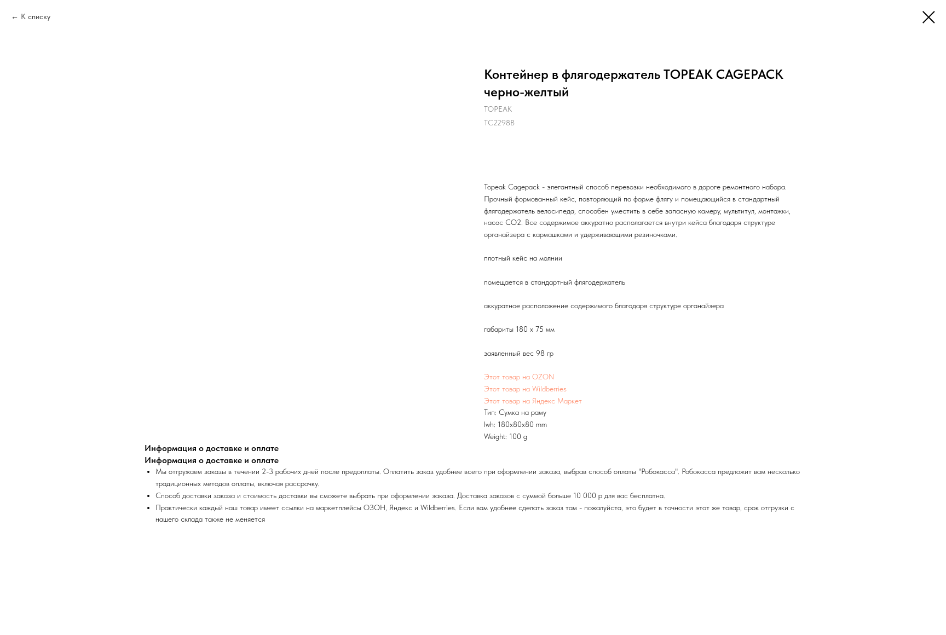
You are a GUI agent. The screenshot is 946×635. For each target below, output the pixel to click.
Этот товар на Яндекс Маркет (533, 400)
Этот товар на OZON (519, 376)
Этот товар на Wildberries (525, 388)
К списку (35, 16)
